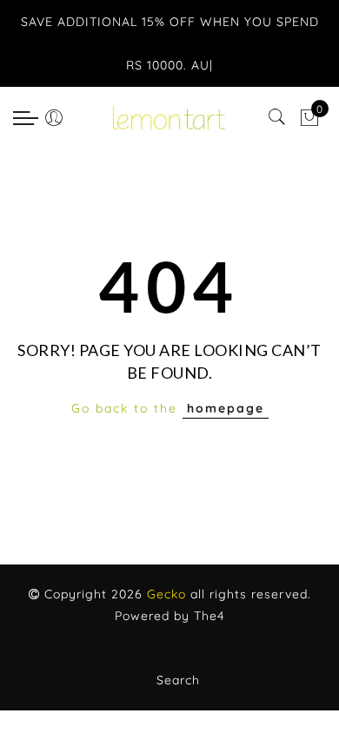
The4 (209, 616)
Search (178, 680)
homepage (225, 408)
